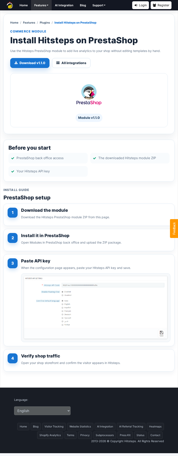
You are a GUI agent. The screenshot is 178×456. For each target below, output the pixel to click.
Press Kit (125, 435)
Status (140, 435)
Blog (83, 5)
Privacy (85, 435)
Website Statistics (80, 426)
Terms (70, 435)
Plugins (45, 22)
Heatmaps (155, 426)
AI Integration (64, 5)
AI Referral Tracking (131, 426)
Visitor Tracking (53, 426)
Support (97, 5)
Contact (155, 435)
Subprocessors (105, 435)
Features (40, 5)
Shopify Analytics (50, 435)
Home (24, 5)
